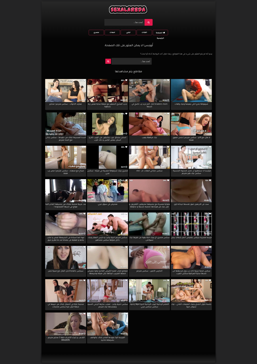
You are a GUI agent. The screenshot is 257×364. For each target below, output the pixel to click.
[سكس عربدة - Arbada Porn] (128, 10)
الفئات (144, 33)
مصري (96, 33)
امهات (112, 33)
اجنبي (128, 33)
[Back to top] (248, 356)
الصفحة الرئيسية (160, 33)
